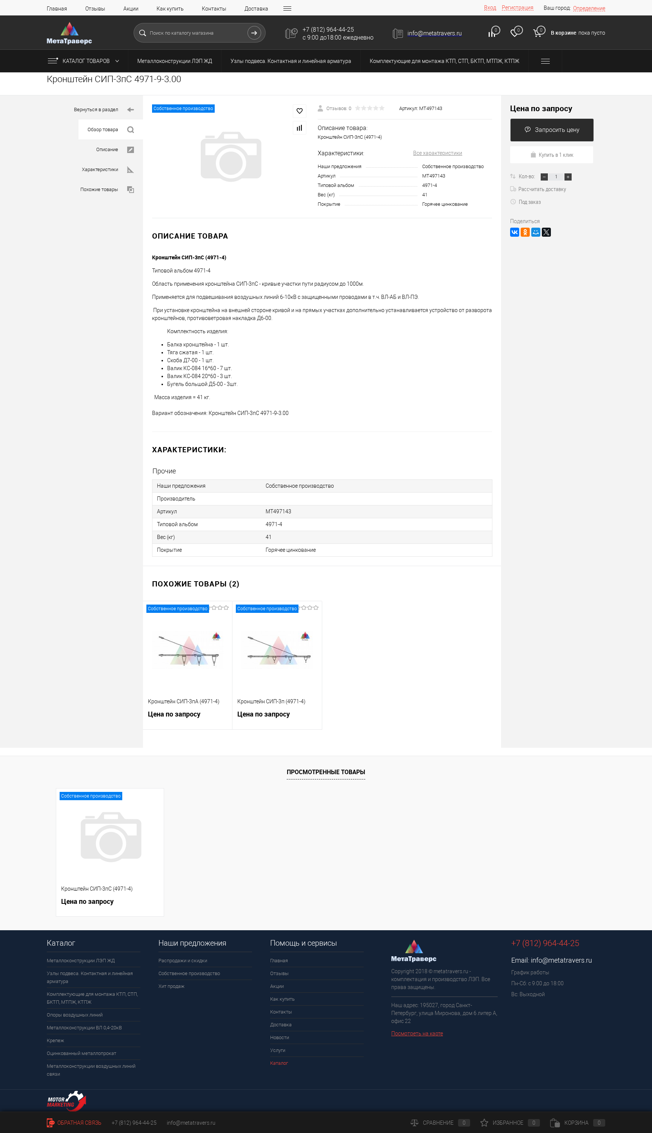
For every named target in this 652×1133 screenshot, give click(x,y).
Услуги (277, 1050)
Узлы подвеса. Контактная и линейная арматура (291, 61)
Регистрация (518, 8)
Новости (279, 1037)
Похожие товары (99, 189)
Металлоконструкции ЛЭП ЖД (174, 61)
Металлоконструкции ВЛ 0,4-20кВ (84, 1027)
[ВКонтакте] (514, 232)
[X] (546, 232)
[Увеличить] (230, 156)
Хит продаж (171, 986)
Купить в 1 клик (556, 154)
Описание (107, 149)
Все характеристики (437, 153)
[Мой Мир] (535, 232)
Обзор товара (103, 129)
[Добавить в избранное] (299, 111)
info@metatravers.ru (561, 960)
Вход (490, 8)
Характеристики (100, 169)
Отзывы (95, 9)
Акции (130, 9)
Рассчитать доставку (542, 189)
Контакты (214, 9)
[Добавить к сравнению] (299, 128)
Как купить (170, 9)
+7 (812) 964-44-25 (134, 1123)
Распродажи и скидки (182, 960)
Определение (589, 8)
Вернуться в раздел (96, 109)
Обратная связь (78, 1123)
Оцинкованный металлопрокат (81, 1053)
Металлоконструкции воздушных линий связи (91, 1070)
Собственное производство (189, 973)
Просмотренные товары (326, 772)
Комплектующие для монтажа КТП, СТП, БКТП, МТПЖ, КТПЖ (444, 61)
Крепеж (55, 1040)
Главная (57, 9)
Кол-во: (527, 176)
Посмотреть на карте (417, 1033)
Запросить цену (557, 129)
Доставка (256, 9)
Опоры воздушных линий (75, 1015)
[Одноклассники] (525, 232)
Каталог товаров (87, 61)
